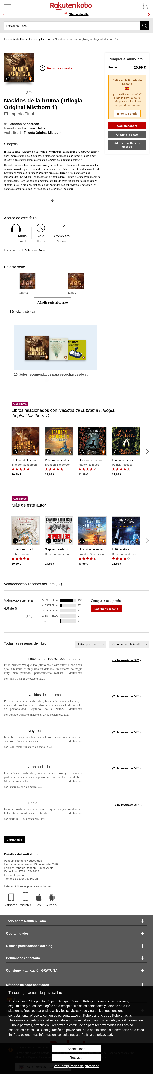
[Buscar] (144, 25)
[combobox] (90, 644)
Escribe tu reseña (106, 608)
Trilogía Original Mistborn (43, 132)
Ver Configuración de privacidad (76, 1066)
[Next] (149, 14)
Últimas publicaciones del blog (29, 946)
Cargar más (14, 839)
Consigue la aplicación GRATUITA (32, 970)
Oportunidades (17, 933)
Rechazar (76, 1057)
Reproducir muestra (59, 68)
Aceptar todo (76, 1048)
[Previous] (4, 14)
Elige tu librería (127, 113)
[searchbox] (76, 25)
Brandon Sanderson (23, 124)
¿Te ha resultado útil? (125, 660)
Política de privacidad (96, 1034)
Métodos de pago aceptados (27, 985)
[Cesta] (145, 6)
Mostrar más (73, 673)
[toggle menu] (7, 6)
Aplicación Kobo (35, 250)
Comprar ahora (127, 125)
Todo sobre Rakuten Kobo (26, 921)
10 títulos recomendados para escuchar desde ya (51, 374)
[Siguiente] (147, 452)
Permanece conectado (23, 958)
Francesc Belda (33, 128)
